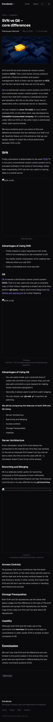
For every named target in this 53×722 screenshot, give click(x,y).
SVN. (46, 159)
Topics (35, 4)
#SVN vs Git (7, 676)
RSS (19, 710)
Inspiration (13, 15)
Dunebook (7, 701)
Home (27, 4)
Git (3, 90)
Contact (27, 710)
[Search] (42, 4)
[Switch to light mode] (49, 4)
